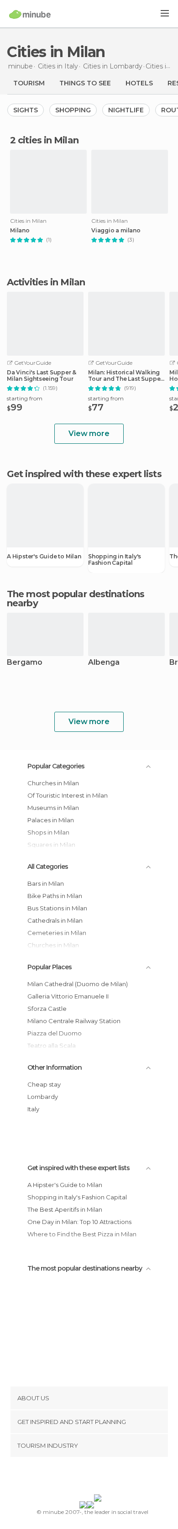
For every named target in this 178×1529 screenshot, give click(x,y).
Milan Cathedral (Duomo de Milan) (77, 984)
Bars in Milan (45, 883)
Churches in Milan (53, 783)
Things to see (85, 83)
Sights (25, 110)
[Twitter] (87, 1477)
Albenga (104, 663)
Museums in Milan (53, 807)
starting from (24, 398)
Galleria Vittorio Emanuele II (68, 996)
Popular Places (49, 967)
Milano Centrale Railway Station (73, 1021)
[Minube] (30, 14)
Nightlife (126, 110)
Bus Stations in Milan (57, 908)
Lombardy (42, 1096)
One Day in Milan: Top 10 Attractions (79, 1221)
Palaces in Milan (50, 820)
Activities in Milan (46, 282)
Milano (20, 230)
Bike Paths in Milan (54, 895)
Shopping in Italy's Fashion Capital (114, 559)
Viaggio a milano (116, 230)
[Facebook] (75, 1477)
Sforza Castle (47, 1008)
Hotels (139, 83)
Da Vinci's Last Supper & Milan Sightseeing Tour (41, 375)
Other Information (54, 1067)
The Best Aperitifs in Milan (64, 1209)
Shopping (73, 110)
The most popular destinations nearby (75, 598)
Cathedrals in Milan (55, 920)
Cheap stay (44, 1084)
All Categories (47, 866)
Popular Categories (55, 766)
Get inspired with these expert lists (78, 1168)
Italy (33, 1109)
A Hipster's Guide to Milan (44, 556)
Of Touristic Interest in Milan (67, 795)
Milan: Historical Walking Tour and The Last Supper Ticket (125, 375)
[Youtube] (110, 1477)
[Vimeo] (98, 1477)
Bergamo (24, 663)
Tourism (29, 83)
